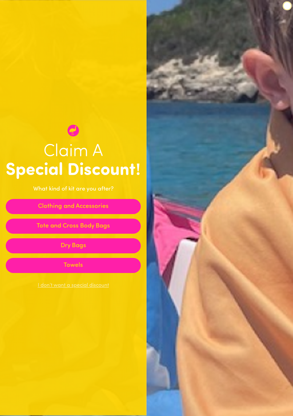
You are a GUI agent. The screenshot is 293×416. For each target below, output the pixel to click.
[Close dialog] (287, 6)
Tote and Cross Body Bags (73, 226)
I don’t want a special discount (73, 285)
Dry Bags (73, 246)
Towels (73, 265)
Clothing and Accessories (73, 206)
